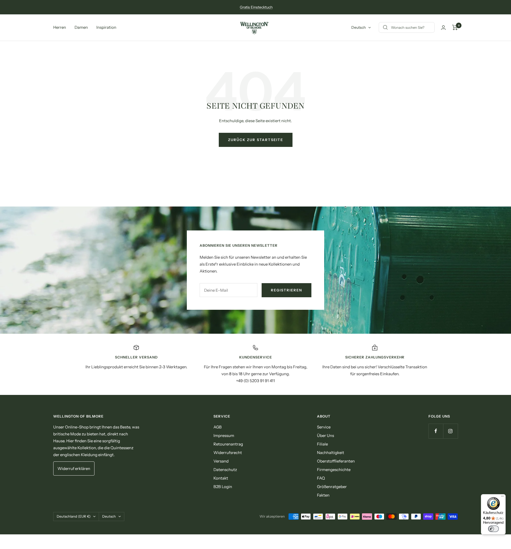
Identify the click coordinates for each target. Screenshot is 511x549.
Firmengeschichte (334, 469)
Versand (221, 461)
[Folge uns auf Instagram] (450, 431)
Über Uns (325, 435)
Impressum (223, 435)
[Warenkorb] (455, 27)
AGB (217, 427)
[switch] (493, 529)
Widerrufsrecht (227, 452)
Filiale (322, 444)
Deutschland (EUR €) (73, 516)
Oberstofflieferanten (336, 461)
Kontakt (220, 478)
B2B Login (222, 486)
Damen (81, 27)
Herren (59, 27)
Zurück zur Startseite (255, 140)
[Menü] (502, 497)
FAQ (321, 478)
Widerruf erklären (73, 468)
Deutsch (358, 27)
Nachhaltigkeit (330, 452)
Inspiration (106, 27)
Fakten (323, 495)
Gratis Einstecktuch (256, 7)
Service (324, 427)
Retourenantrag (228, 444)
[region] (255, 364)
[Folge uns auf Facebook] (435, 431)
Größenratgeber (332, 486)
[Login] (443, 27)
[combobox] (431, 27)
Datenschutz (225, 469)
